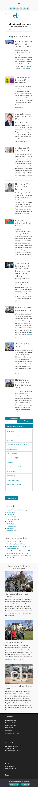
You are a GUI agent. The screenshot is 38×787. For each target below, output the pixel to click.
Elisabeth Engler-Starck (12, 750)
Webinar (9, 528)
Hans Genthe (11, 546)
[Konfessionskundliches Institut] (19, 581)
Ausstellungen (11, 471)
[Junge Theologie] (19, 630)
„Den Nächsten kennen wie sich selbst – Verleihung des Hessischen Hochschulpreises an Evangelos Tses (23, 271)
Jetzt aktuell (10, 512)
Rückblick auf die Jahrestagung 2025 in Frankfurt (23, 44)
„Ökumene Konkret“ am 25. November (23, 80)
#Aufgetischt (10, 431)
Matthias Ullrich (10, 766)
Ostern (9, 521)
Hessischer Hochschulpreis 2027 (17, 444)
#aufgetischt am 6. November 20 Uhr (23, 116)
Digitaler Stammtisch (13, 480)
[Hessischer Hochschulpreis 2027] (19, 674)
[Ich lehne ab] (36, 783)
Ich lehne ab (25, 784)
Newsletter (10, 462)
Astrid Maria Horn (10, 768)
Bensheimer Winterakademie (16, 510)
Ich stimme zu (14, 784)
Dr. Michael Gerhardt (11, 746)
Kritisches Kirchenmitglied (15, 542)
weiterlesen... (12, 615)
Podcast (9, 523)
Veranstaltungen (12, 498)
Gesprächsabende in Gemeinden (17, 467)
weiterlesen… (19, 107)
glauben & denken (20, 24)
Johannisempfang (12, 449)
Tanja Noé (8, 730)
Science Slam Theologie (14, 484)
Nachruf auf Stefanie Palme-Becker (23, 186)
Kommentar (10, 517)
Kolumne (9, 514)
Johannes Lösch (10, 748)
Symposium (10, 489)
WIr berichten (11, 530)
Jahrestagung (11, 475)
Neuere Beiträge (25, 421)
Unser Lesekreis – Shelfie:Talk (16, 436)
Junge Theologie (12, 453)
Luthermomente (12, 519)
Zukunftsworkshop (22, 558)
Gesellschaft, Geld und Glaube (16, 544)
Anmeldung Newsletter (12, 733)
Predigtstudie (11, 440)
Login (7, 775)
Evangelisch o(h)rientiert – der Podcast (23, 223)
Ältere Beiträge (12, 418)
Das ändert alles (26, 555)
